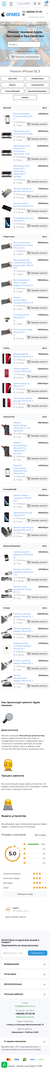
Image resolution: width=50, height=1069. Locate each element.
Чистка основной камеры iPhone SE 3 (23, 662)
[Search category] (35, 3)
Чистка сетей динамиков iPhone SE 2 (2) (22, 589)
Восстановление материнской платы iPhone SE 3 (23, 245)
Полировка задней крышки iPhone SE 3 (23, 399)
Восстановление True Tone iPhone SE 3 (22, 116)
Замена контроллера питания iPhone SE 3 (23, 300)
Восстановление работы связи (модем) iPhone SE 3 (23, 283)
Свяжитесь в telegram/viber (26, 51)
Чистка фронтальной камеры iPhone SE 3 (23, 678)
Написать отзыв (25, 894)
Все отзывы (40, 835)
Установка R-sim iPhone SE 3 (21, 316)
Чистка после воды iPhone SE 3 (22, 330)
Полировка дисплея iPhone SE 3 (23, 219)
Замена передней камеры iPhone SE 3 (23, 629)
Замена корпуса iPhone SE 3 (21, 384)
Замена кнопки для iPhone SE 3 (22, 514)
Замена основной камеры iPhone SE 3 (23, 615)
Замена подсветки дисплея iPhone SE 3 (23, 190)
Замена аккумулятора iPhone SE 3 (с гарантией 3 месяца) (20, 448)
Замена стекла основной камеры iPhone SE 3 (22, 646)
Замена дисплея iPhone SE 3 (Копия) (22, 132)
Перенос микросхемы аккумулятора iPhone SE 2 (20, 469)
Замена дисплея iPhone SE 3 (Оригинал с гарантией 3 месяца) (21, 171)
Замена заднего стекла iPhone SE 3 (22, 370)
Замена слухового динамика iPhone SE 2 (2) (23, 572)
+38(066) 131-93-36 (32, 13)
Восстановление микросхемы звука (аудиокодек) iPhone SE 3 (23, 264)
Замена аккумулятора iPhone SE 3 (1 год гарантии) (21, 426)
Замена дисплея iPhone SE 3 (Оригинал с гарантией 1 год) (21, 150)
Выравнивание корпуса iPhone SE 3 (23, 355)
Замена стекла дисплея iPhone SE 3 (23, 204)
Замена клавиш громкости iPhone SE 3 (22, 498)
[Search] (39, 3)
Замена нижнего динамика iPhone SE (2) (23, 554)
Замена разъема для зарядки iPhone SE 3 (23, 528)
